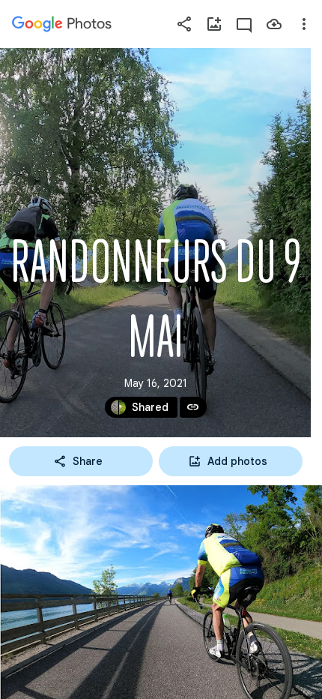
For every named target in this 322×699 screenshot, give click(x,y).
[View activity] (244, 24)
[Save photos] (274, 24)
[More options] (304, 24)
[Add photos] (214, 24)
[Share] (184, 24)
